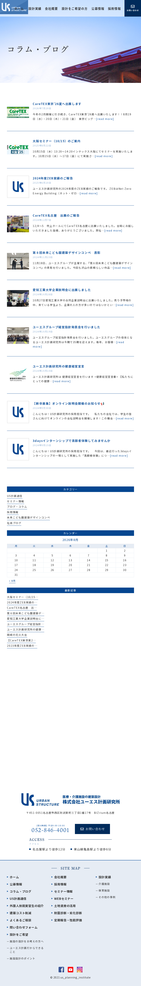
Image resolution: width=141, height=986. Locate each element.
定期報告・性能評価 (68, 920)
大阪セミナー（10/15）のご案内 (57, 141)
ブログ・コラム (17, 506)
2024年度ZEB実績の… (22, 602)
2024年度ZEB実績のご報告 (53, 178)
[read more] (105, 119)
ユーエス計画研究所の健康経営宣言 (58, 366)
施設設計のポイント (22, 958)
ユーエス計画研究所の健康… (25, 629)
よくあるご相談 (20, 920)
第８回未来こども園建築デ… (25, 613)
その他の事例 (107, 897)
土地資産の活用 (65, 905)
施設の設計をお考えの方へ (27, 941)
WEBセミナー (64, 898)
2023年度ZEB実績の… (22, 645)
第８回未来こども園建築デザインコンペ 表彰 (67, 252)
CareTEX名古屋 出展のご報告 (56, 215)
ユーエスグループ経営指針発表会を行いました (66, 327)
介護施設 (104, 884)
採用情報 (114, 8)
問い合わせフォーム (23, 927)
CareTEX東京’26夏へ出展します (57, 103)
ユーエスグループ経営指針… (25, 624)
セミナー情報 (15, 501)
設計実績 (105, 877)
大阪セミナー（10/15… (22, 597)
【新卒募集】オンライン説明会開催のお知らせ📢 (68, 403)
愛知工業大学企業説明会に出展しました (62, 290)
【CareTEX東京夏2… (21, 640)
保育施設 (104, 890)
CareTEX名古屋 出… (22, 608)
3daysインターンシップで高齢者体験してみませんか (72, 440)
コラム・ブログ (20, 891)
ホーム (19, 8)
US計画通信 (14, 496)
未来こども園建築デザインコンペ (28, 517)
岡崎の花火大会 (17, 635)
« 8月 (12, 580)
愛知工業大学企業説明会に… (25, 618)
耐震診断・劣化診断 (68, 913)
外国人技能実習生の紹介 (27, 905)
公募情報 (97, 8)
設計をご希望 (19, 934)
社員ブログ (14, 523)
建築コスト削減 (20, 913)
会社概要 (51, 8)
